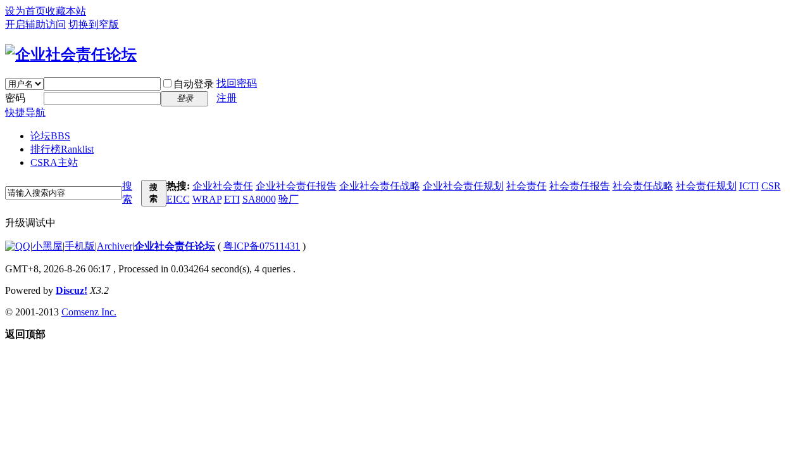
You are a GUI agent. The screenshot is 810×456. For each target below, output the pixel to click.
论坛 (50, 135)
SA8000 (259, 199)
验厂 (288, 199)
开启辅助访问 (35, 24)
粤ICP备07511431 (261, 246)
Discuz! (71, 290)
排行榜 (62, 149)
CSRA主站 (54, 162)
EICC (178, 199)
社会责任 (526, 185)
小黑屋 (47, 246)
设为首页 (25, 11)
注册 (226, 97)
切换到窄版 (93, 24)
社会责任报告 (579, 185)
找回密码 (236, 83)
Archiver (114, 246)
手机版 (80, 246)
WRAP (206, 199)
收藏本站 (66, 11)
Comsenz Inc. (88, 312)
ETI (232, 199)
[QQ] (17, 246)
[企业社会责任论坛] (71, 54)
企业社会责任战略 (379, 185)
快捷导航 (25, 112)
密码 (15, 97)
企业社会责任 (222, 185)
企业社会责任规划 (463, 185)
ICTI (749, 185)
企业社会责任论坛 (174, 246)
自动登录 (193, 84)
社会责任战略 (643, 185)
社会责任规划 (706, 185)
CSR (771, 185)
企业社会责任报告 (296, 185)
